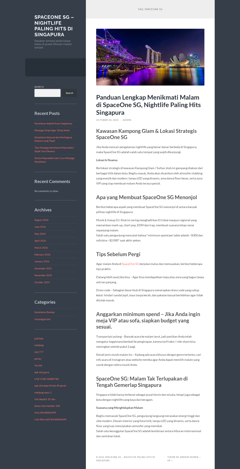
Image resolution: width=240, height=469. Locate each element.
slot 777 (38, 351)
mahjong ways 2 (43, 392)
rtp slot (38, 365)
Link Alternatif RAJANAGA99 (50, 419)
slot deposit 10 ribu (44, 399)
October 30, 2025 (107, 120)
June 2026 (40, 226)
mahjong (39, 345)
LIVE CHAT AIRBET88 (46, 378)
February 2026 (42, 254)
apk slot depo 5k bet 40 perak (50, 385)
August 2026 (41, 219)
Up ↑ (170, 460)
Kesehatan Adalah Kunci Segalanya (53, 123)
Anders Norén (189, 457)
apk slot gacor (41, 372)
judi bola (38, 338)
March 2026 (41, 247)
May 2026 (40, 233)
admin (127, 120)
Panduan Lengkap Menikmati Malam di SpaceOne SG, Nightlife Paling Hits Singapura (148, 104)
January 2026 (41, 261)
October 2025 (42, 282)
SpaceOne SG (130, 264)
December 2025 (43, 268)
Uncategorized (42, 319)
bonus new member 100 (47, 405)
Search (39, 87)
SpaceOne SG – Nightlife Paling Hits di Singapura (54, 25)
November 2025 (43, 275)
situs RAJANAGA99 (45, 412)
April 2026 (40, 240)
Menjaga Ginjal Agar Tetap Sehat (52, 130)
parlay (37, 358)
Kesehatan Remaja (44, 312)
